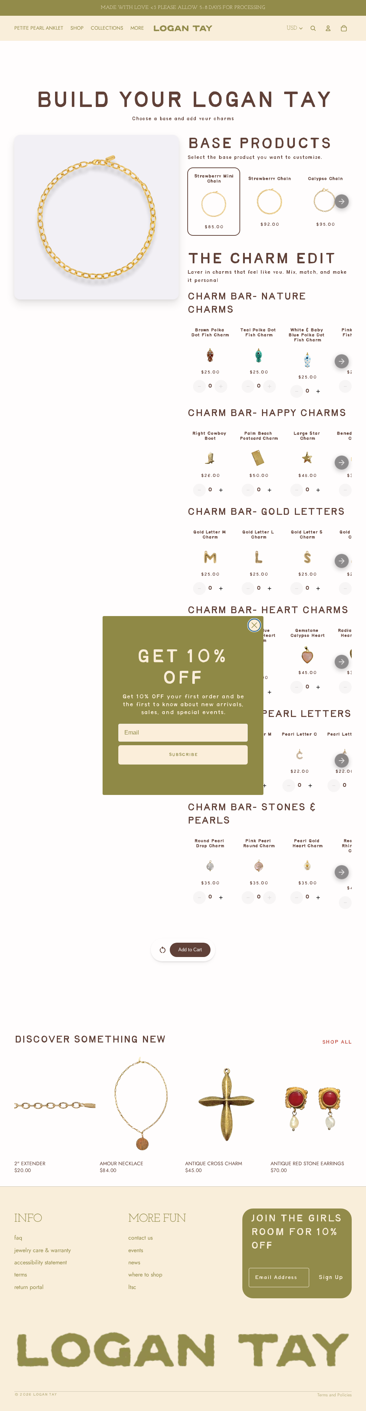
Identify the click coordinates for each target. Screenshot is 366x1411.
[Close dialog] (254, 625)
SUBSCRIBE (183, 754)
